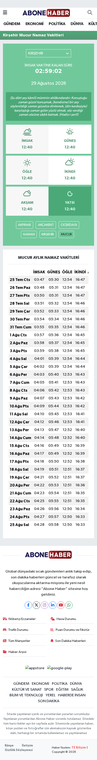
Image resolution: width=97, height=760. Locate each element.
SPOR (48, 690)
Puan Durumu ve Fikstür (73, 629)
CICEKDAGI (69, 225)
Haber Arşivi (17, 652)
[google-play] (59, 669)
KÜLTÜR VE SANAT (27, 690)
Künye (9, 745)
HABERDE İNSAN (71, 695)
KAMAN (29, 234)
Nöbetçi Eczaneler (22, 619)
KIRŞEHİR (48, 234)
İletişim (27, 745)
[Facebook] (28, 605)
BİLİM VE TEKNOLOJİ (26, 695)
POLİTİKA (57, 24)
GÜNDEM (11, 24)
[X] (36, 605)
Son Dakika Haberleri (70, 641)
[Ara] (89, 13)
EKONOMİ (34, 24)
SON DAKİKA (48, 701)
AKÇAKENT (46, 225)
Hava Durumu (66, 619)
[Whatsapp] (69, 605)
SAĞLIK (77, 690)
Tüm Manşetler (19, 641)
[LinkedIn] (52, 605)
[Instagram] (44, 605)
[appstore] (34, 669)
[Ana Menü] (5, 13)
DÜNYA (77, 24)
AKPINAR (24, 225)
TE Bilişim (79, 747)
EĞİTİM (62, 690)
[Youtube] (61, 605)
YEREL (50, 695)
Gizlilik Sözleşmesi (19, 750)
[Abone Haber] (46, 12)
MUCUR (66, 234)
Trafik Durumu (18, 629)
